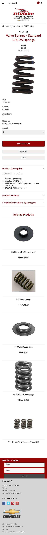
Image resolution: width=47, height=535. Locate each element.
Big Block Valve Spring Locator (23, 252)
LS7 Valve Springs (23, 299)
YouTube (17, 503)
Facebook (4, 503)
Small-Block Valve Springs (23, 394)
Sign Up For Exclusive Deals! (12, 493)
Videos (4, 488)
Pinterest (12, 503)
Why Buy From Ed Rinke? (10, 485)
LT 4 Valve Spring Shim (24, 347)
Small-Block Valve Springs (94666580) (23, 442)
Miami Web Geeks (19, 532)
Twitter (8, 503)
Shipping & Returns (9, 490)
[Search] (9, 2)
